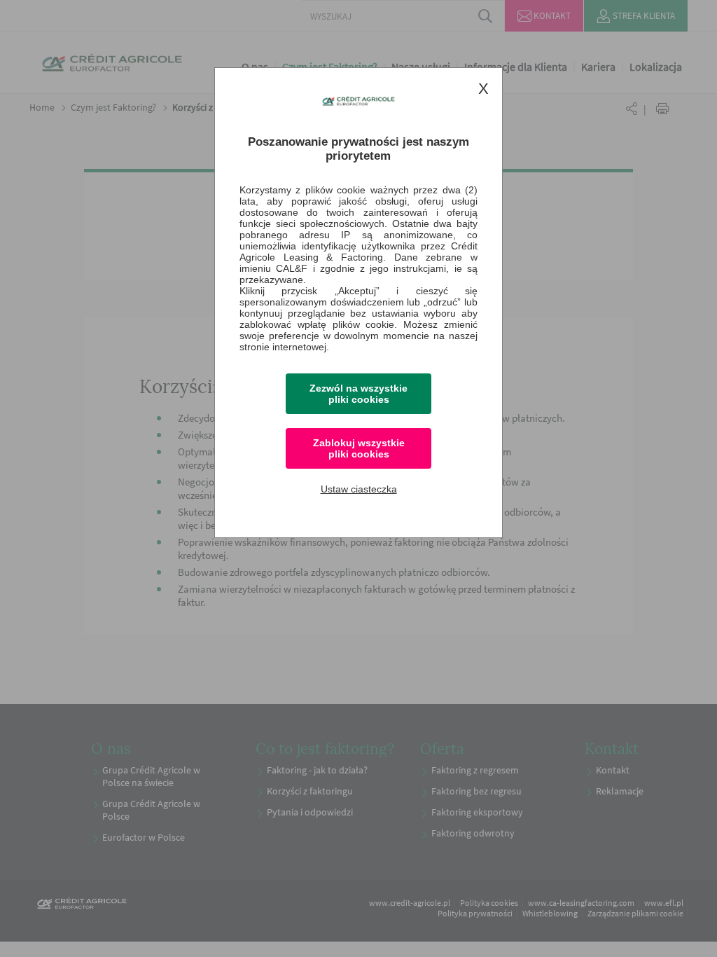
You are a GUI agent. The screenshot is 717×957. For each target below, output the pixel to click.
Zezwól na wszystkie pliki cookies (358, 394)
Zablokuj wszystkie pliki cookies (359, 448)
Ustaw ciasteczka (359, 489)
